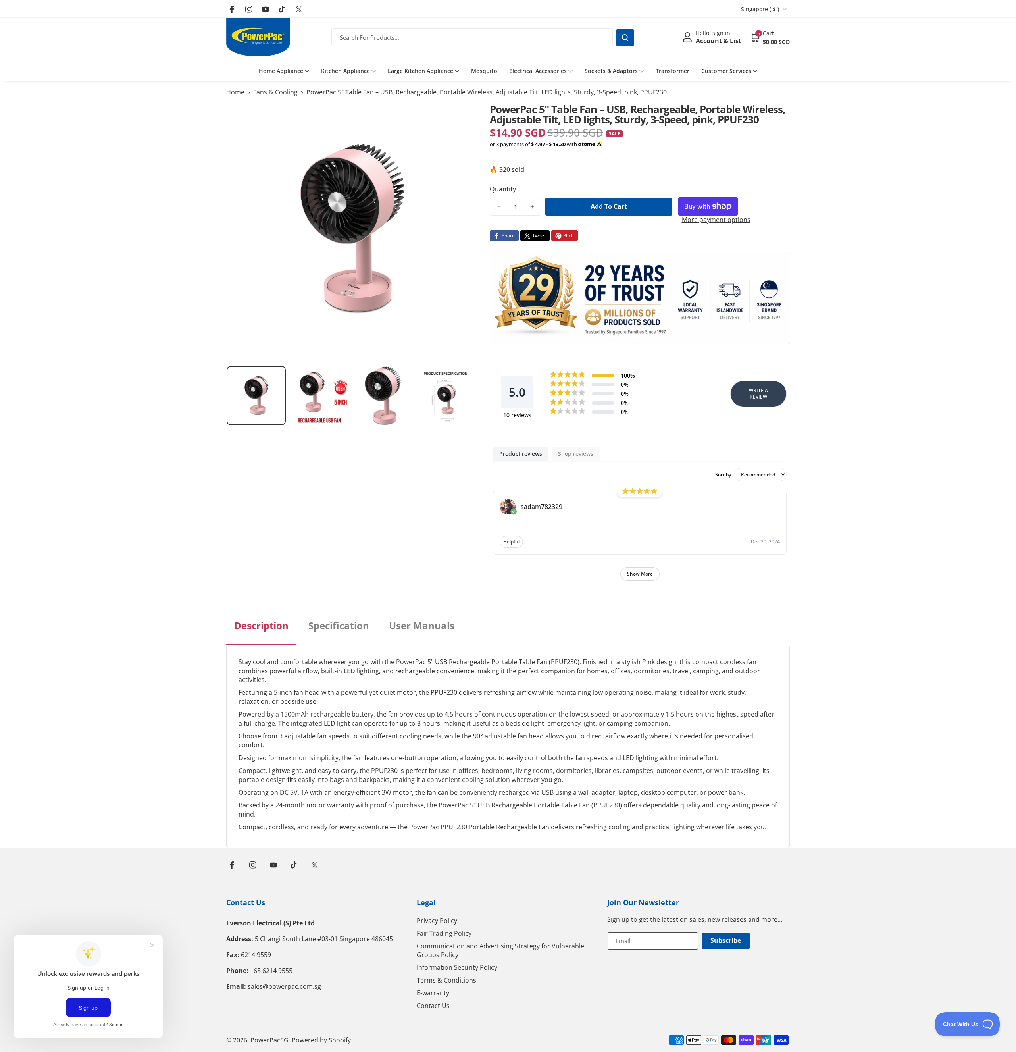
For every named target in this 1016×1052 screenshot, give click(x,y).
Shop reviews (575, 453)
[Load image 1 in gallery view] (256, 395)
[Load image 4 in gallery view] (445, 395)
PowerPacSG (269, 1040)
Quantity (503, 189)
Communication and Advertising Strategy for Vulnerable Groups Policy (500, 950)
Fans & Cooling (275, 92)
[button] (769, 37)
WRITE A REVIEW (758, 393)
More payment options (716, 219)
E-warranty (433, 992)
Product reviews (520, 453)
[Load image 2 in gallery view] (319, 395)
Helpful (511, 541)
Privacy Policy (437, 920)
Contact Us (245, 902)
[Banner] (640, 298)
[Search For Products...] (625, 37)
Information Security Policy (457, 967)
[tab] (261, 632)
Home (235, 92)
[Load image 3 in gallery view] (382, 395)
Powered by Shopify (321, 1040)
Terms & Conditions (446, 980)
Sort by (723, 475)
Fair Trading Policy (444, 933)
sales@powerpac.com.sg (284, 986)
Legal (426, 902)
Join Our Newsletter (643, 902)
